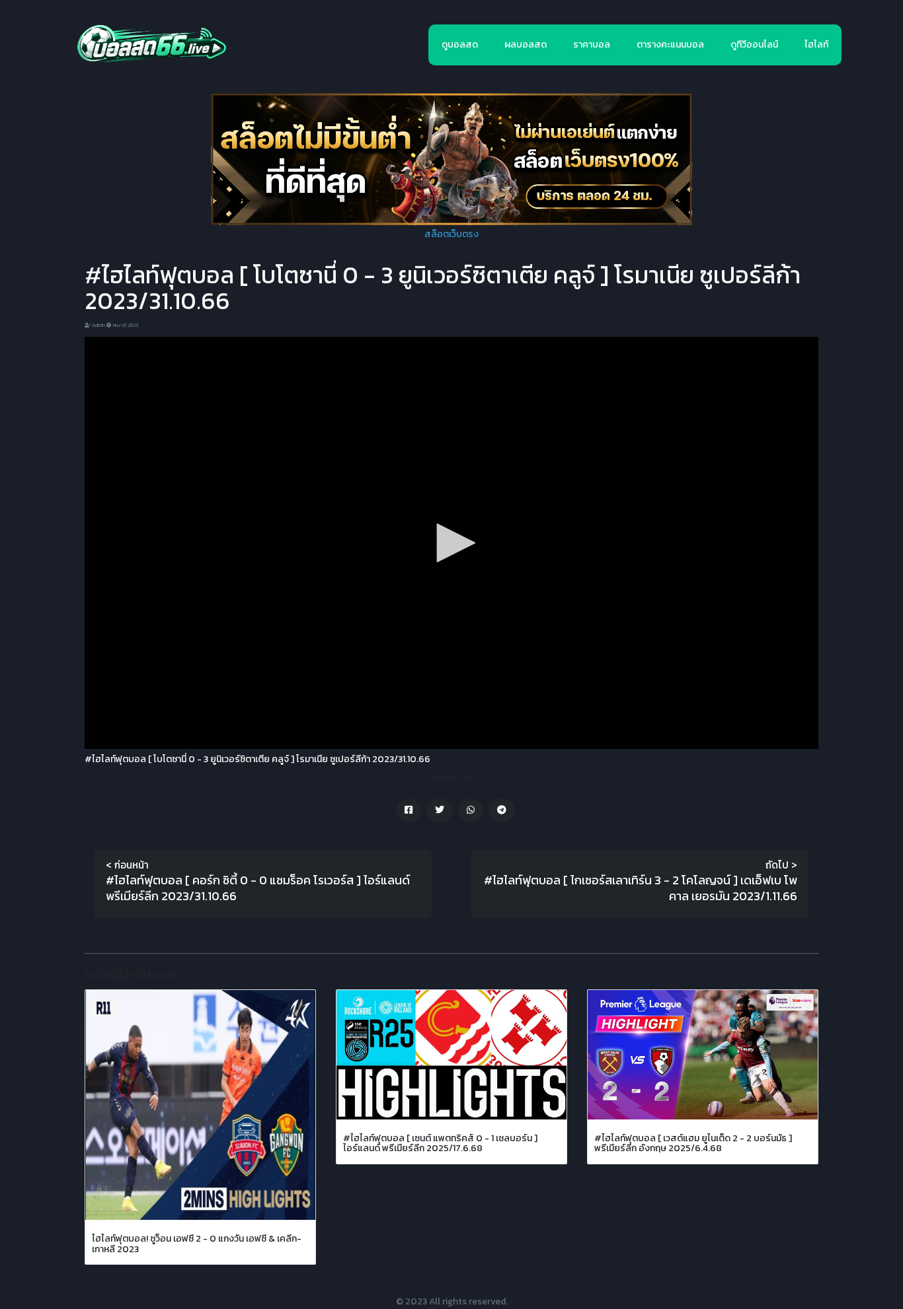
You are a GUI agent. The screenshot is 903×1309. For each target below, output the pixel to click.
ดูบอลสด (460, 45)
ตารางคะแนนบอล (670, 45)
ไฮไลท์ (816, 45)
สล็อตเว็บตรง (451, 234)
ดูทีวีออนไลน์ (754, 45)
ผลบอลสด (525, 45)
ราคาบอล (591, 45)
